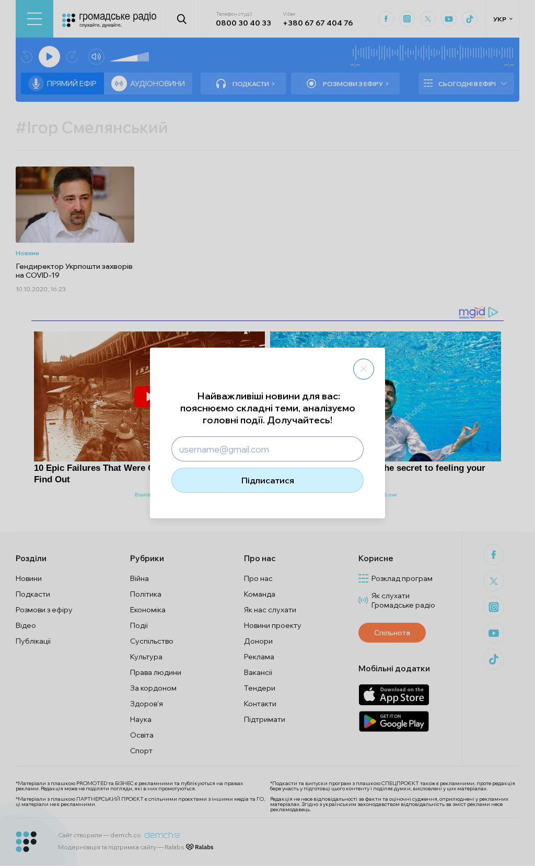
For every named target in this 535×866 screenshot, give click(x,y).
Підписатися (267, 480)
